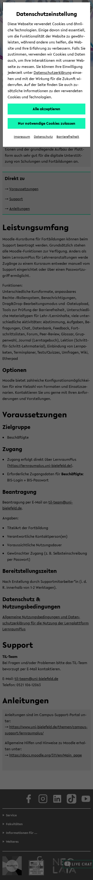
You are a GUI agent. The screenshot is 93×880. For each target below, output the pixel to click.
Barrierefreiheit (68, 136)
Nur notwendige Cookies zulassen (46, 123)
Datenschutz (43, 136)
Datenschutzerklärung (53, 72)
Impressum (22, 136)
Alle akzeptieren (46, 108)
